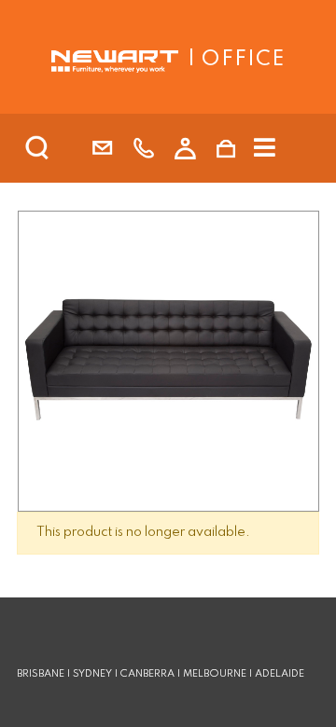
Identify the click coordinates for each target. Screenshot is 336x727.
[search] (62, 148)
